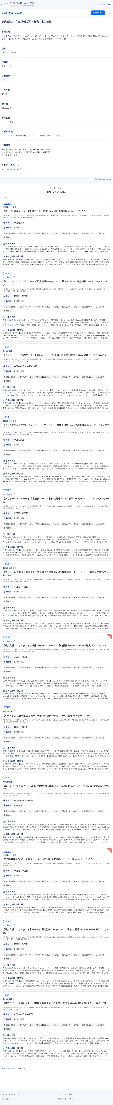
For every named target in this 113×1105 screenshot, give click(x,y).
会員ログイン (98, 13)
